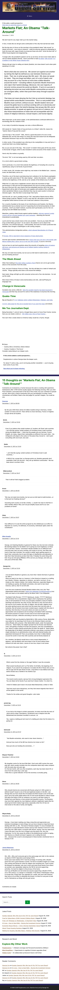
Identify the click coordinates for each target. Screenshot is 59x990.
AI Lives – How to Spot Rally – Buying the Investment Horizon (21, 923)
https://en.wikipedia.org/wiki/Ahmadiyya (38, 591)
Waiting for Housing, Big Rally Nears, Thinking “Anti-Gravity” (21, 930)
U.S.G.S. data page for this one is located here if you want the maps (23, 304)
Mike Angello (6, 536)
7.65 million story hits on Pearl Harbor (33, 314)
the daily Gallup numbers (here (25, 263)
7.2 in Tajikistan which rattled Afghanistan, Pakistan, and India (33, 300)
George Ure (6, 965)
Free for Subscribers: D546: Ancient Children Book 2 (18, 918)
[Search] (27, 902)
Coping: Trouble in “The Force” (13, 349)
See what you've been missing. (14, 368)
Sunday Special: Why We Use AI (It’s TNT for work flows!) (20, 916)
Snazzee (5, 401)
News (6, 344)
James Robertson (8, 847)
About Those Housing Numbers (12, 928)
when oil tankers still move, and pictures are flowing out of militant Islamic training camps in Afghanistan (28, 247)
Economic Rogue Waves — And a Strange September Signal (21, 926)
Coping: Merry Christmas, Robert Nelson (17, 346)
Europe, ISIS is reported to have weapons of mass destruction (23, 236)
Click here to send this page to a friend (14, 25)
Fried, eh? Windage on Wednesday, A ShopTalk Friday (19, 921)
